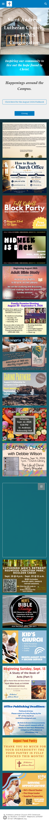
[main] (24, 31)
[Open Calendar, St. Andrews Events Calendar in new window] (41, 486)
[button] (3, 4)
